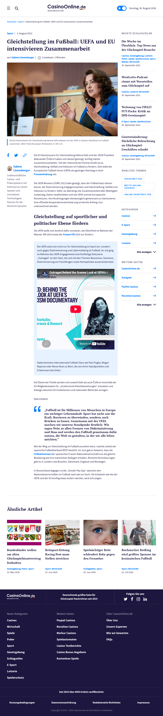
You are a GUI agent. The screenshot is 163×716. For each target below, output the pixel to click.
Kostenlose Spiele (68, 658)
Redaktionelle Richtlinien (106, 702)
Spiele (131, 58)
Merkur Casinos (66, 633)
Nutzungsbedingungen (22, 702)
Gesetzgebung (137, 55)
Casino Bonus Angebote (71, 652)
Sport (21, 21)
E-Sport (125, 121)
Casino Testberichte (69, 646)
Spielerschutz (142, 58)
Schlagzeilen (89, 568)
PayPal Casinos (130, 286)
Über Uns (112, 620)
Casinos (125, 55)
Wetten (125, 61)
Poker (125, 58)
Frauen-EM (69, 234)
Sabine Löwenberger (22, 57)
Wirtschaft (134, 61)
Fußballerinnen (42, 454)
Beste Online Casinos (132, 186)
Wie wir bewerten (117, 633)
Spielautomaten (67, 639)
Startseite (11, 21)
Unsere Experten (116, 627)
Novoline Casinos (131, 295)
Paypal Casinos (66, 620)
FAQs (109, 639)
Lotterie (148, 55)
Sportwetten (133, 179)
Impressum (143, 702)
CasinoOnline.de (131, 268)
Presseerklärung (43, 174)
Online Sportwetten (137, 194)
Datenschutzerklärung (63, 702)
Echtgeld (126, 277)
